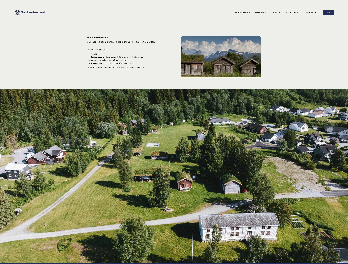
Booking (328, 12)
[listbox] (312, 12)
